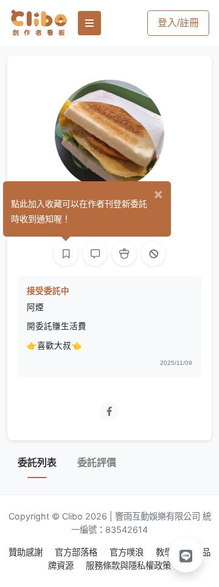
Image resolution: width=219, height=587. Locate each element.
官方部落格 (77, 552)
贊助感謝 (27, 552)
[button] (186, 554)
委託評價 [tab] (96, 462)
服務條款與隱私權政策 (128, 565)
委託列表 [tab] (37, 462)
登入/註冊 (178, 23)
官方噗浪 (127, 552)
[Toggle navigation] (89, 23)
